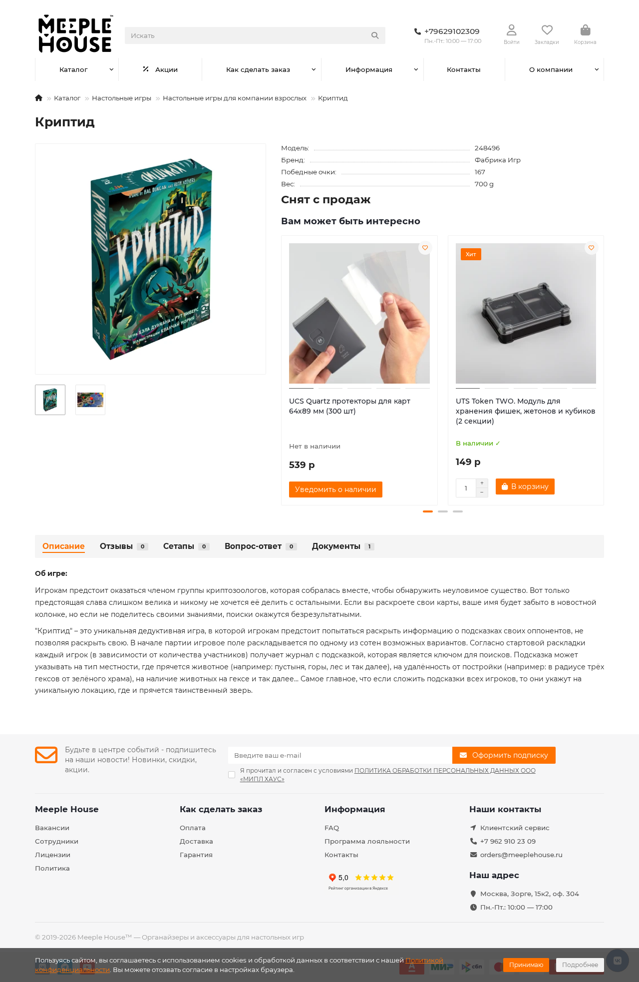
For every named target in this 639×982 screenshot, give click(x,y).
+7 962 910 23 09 (508, 841)
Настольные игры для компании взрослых (235, 98)
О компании (551, 69)
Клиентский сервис (515, 828)
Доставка (196, 841)
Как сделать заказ (258, 69)
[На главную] (38, 98)
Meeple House (67, 809)
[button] (282, 369)
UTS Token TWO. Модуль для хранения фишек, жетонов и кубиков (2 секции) (526, 411)
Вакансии (52, 828)
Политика (52, 868)
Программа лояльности (367, 841)
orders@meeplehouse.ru (521, 855)
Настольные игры (121, 98)
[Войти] (512, 30)
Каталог (73, 69)
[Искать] (375, 35)
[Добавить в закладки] (425, 248)
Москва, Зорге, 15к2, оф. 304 (529, 894)
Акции (166, 69)
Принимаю (526, 965)
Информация (368, 69)
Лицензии (52, 855)
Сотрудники (56, 841)
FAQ (331, 828)
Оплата (193, 828)
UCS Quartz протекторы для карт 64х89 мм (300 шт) (349, 406)
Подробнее (580, 965)
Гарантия (196, 855)
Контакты (464, 69)
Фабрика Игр (498, 160)
